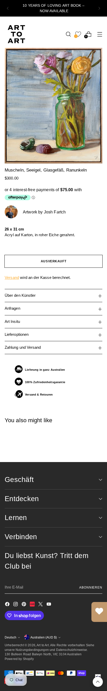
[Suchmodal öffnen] (68, 34)
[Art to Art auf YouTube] (49, 604)
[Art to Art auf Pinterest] (24, 604)
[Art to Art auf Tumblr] (33, 604)
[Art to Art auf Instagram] (16, 604)
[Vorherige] (8, 8)
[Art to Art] (16, 34)
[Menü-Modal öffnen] (99, 34)
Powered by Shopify (19, 658)
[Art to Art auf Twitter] (41, 604)
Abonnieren (90, 587)
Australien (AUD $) (43, 637)
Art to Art (43, 645)
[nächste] (99, 8)
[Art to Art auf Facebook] (8, 604)
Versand (12, 277)
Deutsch (10, 637)
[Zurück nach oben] (98, 682)
